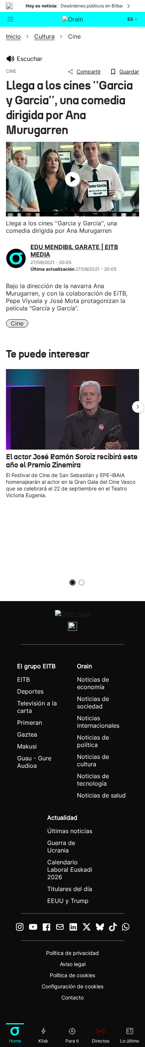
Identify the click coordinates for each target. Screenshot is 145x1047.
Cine (17, 323)
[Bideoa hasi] (72, 179)
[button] (138, 407)
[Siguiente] (129, 5)
